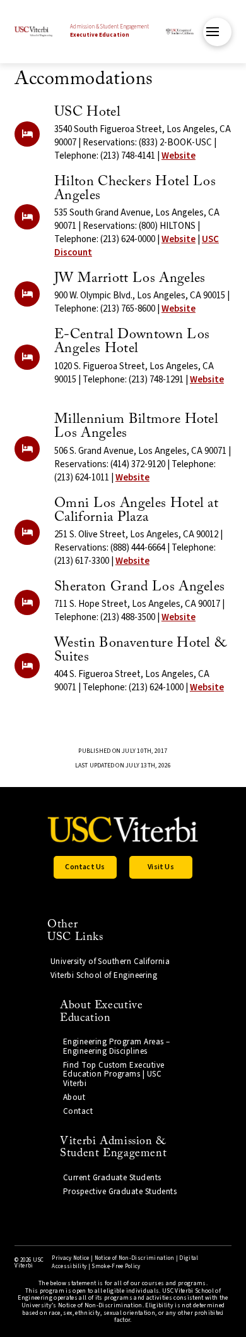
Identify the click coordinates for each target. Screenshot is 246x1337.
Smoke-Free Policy (115, 1266)
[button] (217, 32)
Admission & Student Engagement (109, 31)
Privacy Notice (70, 1258)
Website (178, 155)
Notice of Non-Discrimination (135, 1258)
